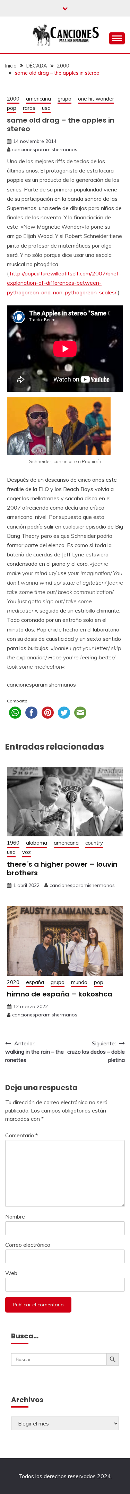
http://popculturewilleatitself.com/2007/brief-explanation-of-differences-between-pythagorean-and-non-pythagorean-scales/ (64, 282)
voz (26, 852)
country (94, 842)
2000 (13, 98)
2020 (13, 982)
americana (38, 98)
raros (29, 108)
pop (11, 108)
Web (11, 1273)
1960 (13, 842)
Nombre (15, 1216)
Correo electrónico (27, 1244)
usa (46, 108)
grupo (64, 98)
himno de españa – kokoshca (59, 994)
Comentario (21, 1135)
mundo (79, 982)
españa (35, 982)
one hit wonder (96, 98)
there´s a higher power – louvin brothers (62, 868)
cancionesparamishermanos (44, 149)
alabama (36, 842)
